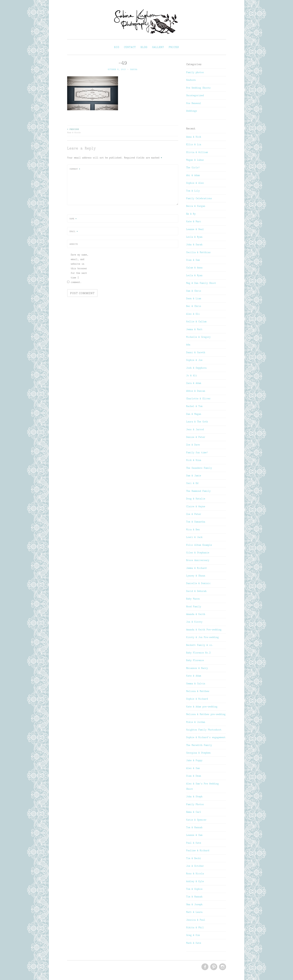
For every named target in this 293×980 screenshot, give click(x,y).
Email (74, 231)
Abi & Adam (193, 175)
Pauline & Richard (197, 850)
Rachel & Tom (194, 406)
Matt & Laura (194, 912)
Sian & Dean (193, 775)
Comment (75, 169)
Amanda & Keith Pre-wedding (203, 629)
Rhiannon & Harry (197, 668)
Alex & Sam (193, 768)
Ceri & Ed (192, 483)
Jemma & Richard (196, 568)
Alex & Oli (193, 314)
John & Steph (194, 796)
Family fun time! (197, 452)
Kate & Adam (193, 675)
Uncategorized (195, 95)
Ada (188, 344)
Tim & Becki (193, 858)
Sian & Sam (193, 260)
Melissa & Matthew (197, 691)
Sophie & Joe (194, 360)
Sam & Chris (193, 290)
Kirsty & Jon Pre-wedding (202, 637)
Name (73, 218)
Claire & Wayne (195, 506)
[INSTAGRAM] (222, 967)
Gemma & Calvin (195, 683)
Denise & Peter (195, 437)
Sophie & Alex (195, 183)
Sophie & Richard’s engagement (206, 737)
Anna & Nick (193, 136)
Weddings (191, 110)
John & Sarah (194, 244)
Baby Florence (195, 660)
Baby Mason (193, 598)
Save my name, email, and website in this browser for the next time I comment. (79, 268)
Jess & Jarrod (195, 429)
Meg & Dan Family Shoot (201, 283)
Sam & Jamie (193, 475)
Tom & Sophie (194, 889)
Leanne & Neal (195, 229)
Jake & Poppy (194, 760)
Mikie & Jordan (195, 722)
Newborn (191, 80)
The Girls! (193, 167)
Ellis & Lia (193, 144)
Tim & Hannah (194, 896)
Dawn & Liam (193, 298)
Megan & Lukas (195, 159)
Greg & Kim (193, 935)
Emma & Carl (193, 812)
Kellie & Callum (196, 321)
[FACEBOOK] (204, 967)
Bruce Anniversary (197, 560)
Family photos (195, 72)
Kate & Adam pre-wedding (201, 706)
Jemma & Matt (194, 329)
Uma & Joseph (194, 904)
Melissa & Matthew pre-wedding (206, 714)
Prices (174, 47)
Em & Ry (191, 213)
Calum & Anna (194, 267)
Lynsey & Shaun (195, 575)
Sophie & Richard (197, 698)
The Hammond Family (198, 491)
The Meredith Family (199, 745)
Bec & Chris (193, 306)
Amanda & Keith (195, 614)
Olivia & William (197, 152)
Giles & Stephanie (197, 552)
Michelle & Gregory (198, 337)
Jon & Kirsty (194, 621)
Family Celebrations (199, 198)
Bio (116, 47)
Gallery (158, 47)
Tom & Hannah (194, 827)
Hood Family (193, 606)
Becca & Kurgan (195, 206)
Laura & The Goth (197, 421)
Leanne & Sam (194, 835)
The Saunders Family (199, 468)
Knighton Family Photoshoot (203, 729)
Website (74, 244)
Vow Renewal (193, 103)
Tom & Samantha (195, 521)
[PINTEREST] (213, 967)
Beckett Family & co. (199, 645)
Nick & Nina (193, 460)
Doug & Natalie (195, 498)
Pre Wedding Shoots (198, 87)
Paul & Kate (193, 842)
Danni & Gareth (195, 352)
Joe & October (195, 866)
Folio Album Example (199, 545)
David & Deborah (196, 591)
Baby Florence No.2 (198, 652)
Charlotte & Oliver (198, 398)
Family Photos (195, 804)
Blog (144, 47)
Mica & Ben (193, 529)
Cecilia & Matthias (198, 252)
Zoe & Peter (193, 514)
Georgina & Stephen (198, 752)
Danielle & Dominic (198, 583)
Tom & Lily (193, 190)
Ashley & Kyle (195, 881)
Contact (130, 47)
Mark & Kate (193, 943)
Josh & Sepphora (196, 367)
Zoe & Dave (193, 444)
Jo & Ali (191, 375)
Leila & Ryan (194, 237)
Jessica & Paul (195, 919)
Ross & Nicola (73, 131)
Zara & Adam (193, 383)
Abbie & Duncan (195, 391)
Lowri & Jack (194, 537)
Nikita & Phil (195, 927)
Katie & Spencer (196, 819)
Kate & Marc (193, 221)
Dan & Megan (193, 414)
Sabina (133, 69)
